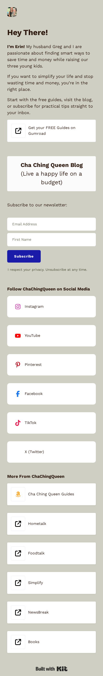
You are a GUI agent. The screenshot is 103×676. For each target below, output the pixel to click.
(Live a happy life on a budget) (52, 174)
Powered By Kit (52, 668)
